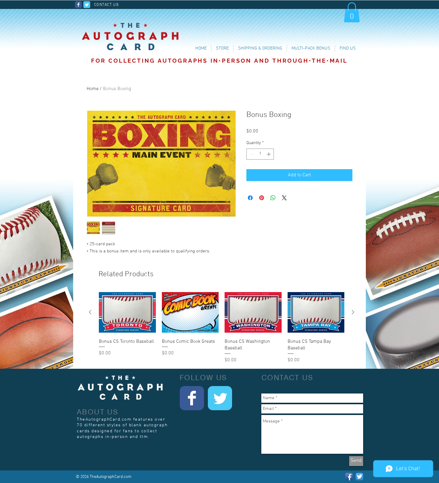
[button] (351, 12)
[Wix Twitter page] (86, 4)
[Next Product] (353, 312)
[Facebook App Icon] (349, 476)
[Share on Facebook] (250, 197)
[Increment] (269, 154)
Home (93, 89)
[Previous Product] (90, 312)
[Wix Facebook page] (78, 4)
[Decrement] (251, 154)
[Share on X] (284, 197)
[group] (222, 327)
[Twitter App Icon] (359, 476)
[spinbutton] (260, 154)
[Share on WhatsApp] (273, 197)
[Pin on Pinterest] (261, 197)
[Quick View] (127, 312)
